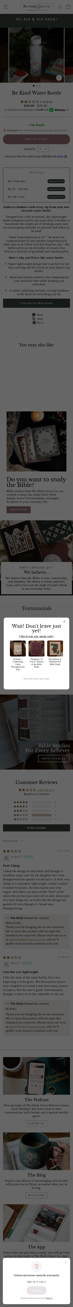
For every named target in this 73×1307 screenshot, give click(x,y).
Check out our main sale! (36, 636)
